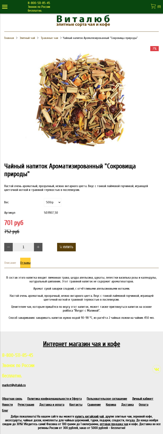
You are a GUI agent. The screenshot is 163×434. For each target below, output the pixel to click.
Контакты (75, 405)
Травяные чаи (49, 38)
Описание (10, 263)
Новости (7, 405)
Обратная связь (12, 399)
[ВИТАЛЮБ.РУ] (81, 25)
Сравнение (94, 405)
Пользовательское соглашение (107, 399)
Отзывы (25, 263)
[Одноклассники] (112, 39)
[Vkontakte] (156, 369)
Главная (9, 38)
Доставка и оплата (51, 405)
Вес (6, 202)
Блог (5, 410)
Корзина (111, 405)
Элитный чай (27, 38)
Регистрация (26, 405)
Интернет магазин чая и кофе (81, 344)
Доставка (127, 405)
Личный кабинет (142, 399)
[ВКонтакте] (112, 34)
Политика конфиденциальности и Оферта (54, 399)
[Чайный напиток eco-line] (81, 156)
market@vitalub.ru (14, 385)
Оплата (143, 405)
